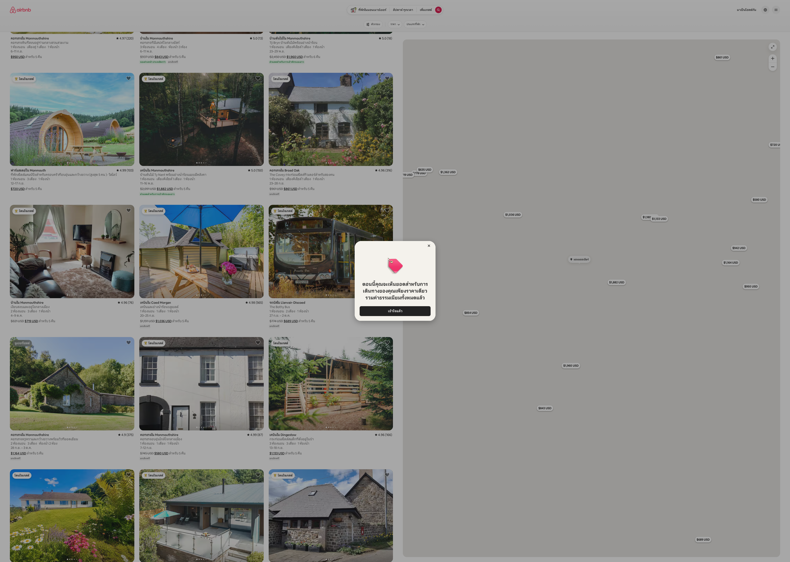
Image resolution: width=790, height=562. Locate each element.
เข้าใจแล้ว (395, 311)
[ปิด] (429, 245)
